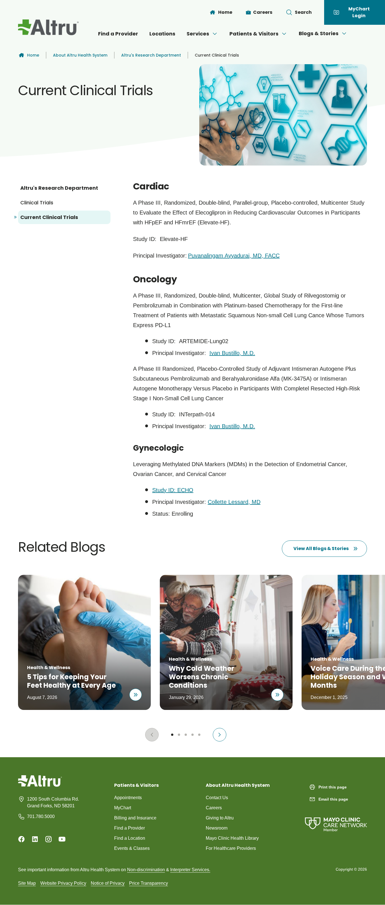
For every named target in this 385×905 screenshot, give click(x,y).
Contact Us (217, 797)
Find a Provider (118, 33)
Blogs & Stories (318, 33)
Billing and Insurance (135, 817)
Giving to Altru (220, 817)
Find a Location (129, 838)
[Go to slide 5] (199, 735)
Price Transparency (148, 883)
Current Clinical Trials (49, 217)
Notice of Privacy (108, 883)
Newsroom (216, 828)
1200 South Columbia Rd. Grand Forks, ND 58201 (53, 802)
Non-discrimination (146, 869)
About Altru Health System (80, 55)
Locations (162, 33)
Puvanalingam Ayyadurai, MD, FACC (234, 255)
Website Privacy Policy (63, 883)
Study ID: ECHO (172, 490)
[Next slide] (219, 734)
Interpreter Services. (190, 869)
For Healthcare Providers (231, 848)
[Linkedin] (35, 839)
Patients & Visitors (253, 33)
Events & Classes (132, 848)
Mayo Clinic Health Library (232, 838)
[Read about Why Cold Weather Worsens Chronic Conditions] (277, 695)
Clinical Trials (36, 202)
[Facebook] (21, 839)
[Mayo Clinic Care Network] (336, 818)
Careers (214, 807)
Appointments (128, 797)
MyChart (122, 807)
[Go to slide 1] (172, 735)
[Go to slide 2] (179, 735)
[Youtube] (62, 839)
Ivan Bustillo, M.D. (232, 353)
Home (33, 55)
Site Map (27, 883)
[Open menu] (214, 33)
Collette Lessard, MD (234, 502)
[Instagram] (48, 839)
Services (198, 33)
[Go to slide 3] (186, 735)
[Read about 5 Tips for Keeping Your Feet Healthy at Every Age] (135, 695)
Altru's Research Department (151, 55)
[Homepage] (40, 785)
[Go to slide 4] (192, 735)
